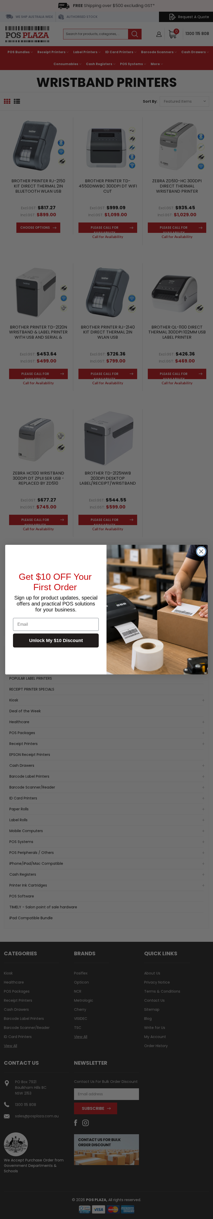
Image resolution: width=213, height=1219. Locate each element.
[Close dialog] (201, 551)
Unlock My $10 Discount (56, 640)
